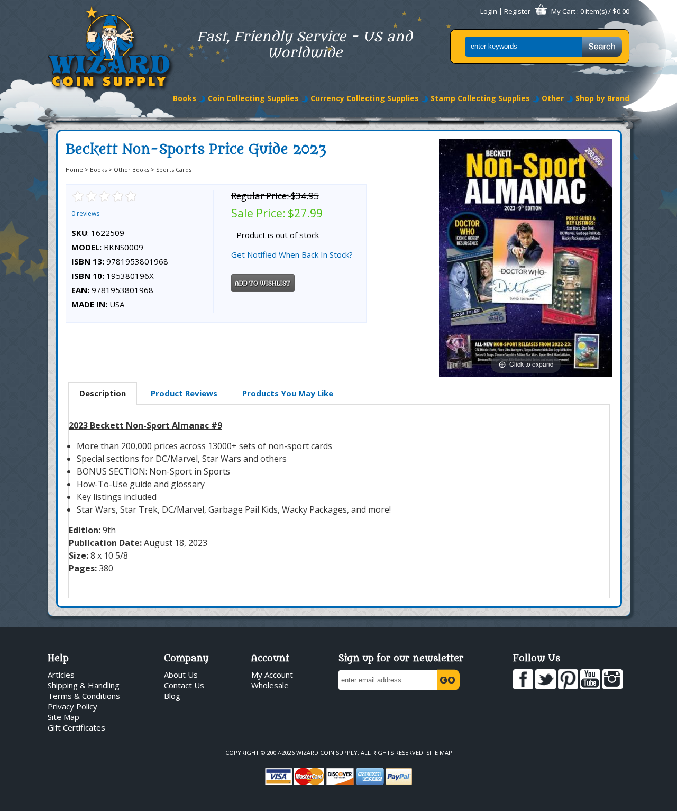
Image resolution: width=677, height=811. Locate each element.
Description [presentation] (102, 393)
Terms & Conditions (84, 695)
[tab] (102, 393)
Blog (172, 695)
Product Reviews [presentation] (184, 393)
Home (74, 170)
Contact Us (184, 685)
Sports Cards (173, 170)
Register (517, 11)
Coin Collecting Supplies (253, 98)
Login (488, 11)
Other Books (131, 170)
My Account (272, 674)
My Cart (563, 11)
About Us (181, 674)
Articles (61, 674)
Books (184, 98)
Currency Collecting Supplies (364, 98)
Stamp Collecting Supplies (480, 98)
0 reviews (85, 213)
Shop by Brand (602, 98)
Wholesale (270, 685)
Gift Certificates (76, 727)
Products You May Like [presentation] (287, 393)
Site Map (63, 717)
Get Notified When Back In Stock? (292, 254)
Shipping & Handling (84, 685)
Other (553, 98)
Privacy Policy (72, 706)
